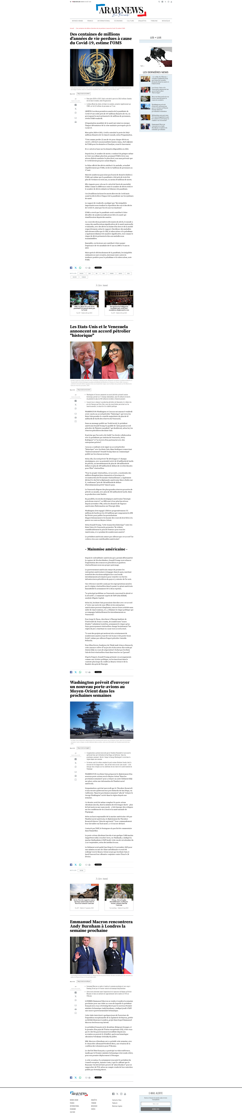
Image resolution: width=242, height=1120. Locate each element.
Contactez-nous (116, 1100)
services (120, 273)
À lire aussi (102, 285)
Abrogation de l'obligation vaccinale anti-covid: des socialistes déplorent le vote (119, 308)
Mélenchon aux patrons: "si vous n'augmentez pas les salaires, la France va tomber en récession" (160, 117)
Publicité (114, 1103)
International (103, 21)
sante (89, 273)
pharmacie (84, 277)
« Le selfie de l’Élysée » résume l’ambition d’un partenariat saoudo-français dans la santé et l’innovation (160, 80)
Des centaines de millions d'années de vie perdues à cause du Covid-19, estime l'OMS (100, 28)
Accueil (72, 28)
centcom (81, 870)
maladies (81, 273)
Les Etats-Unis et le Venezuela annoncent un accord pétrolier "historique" (100, 331)
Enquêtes (142, 21)
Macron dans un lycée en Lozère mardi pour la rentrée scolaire (160, 98)
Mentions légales (117, 1106)
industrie (75, 277)
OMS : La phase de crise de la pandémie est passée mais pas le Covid (84, 308)
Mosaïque (166, 21)
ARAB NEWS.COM (76, 1)
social (128, 273)
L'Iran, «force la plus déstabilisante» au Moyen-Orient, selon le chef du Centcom (119, 902)
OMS (96, 273)
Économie (118, 21)
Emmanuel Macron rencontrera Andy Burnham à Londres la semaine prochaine (101, 926)
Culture (130, 21)
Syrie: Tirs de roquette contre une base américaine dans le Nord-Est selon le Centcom (84, 901)
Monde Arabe (77, 21)
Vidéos (93, 1109)
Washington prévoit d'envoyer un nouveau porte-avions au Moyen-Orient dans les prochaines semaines (100, 689)
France (90, 21)
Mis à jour (95, 884)
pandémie (112, 273)
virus (103, 273)
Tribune (154, 21)
